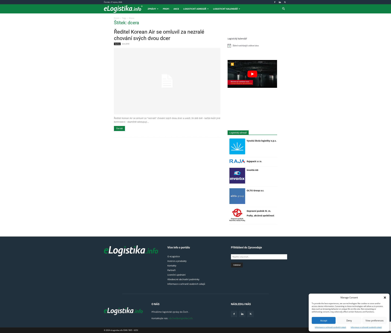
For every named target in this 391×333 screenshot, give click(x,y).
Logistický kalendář (225, 8)
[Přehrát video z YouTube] (252, 74)
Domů (116, 18)
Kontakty (171, 265)
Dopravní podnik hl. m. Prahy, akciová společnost (260, 213)
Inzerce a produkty (176, 261)
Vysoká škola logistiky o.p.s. (261, 140)
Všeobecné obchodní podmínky (183, 279)
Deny (349, 320)
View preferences (374, 320)
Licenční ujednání (176, 274)
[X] (285, 2)
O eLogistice (173, 256)
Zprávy (152, 8)
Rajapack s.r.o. (254, 161)
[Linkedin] (280, 2)
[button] (384, 297)
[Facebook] (274, 2)
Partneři (171, 270)
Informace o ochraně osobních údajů (330, 327)
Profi (166, 8)
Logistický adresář (194, 8)
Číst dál (119, 128)
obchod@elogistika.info (181, 318)
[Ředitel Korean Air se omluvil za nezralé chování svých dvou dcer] (167, 81)
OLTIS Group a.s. (255, 190)
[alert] (252, 45)
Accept (323, 320)
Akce (176, 8)
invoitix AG (252, 170)
